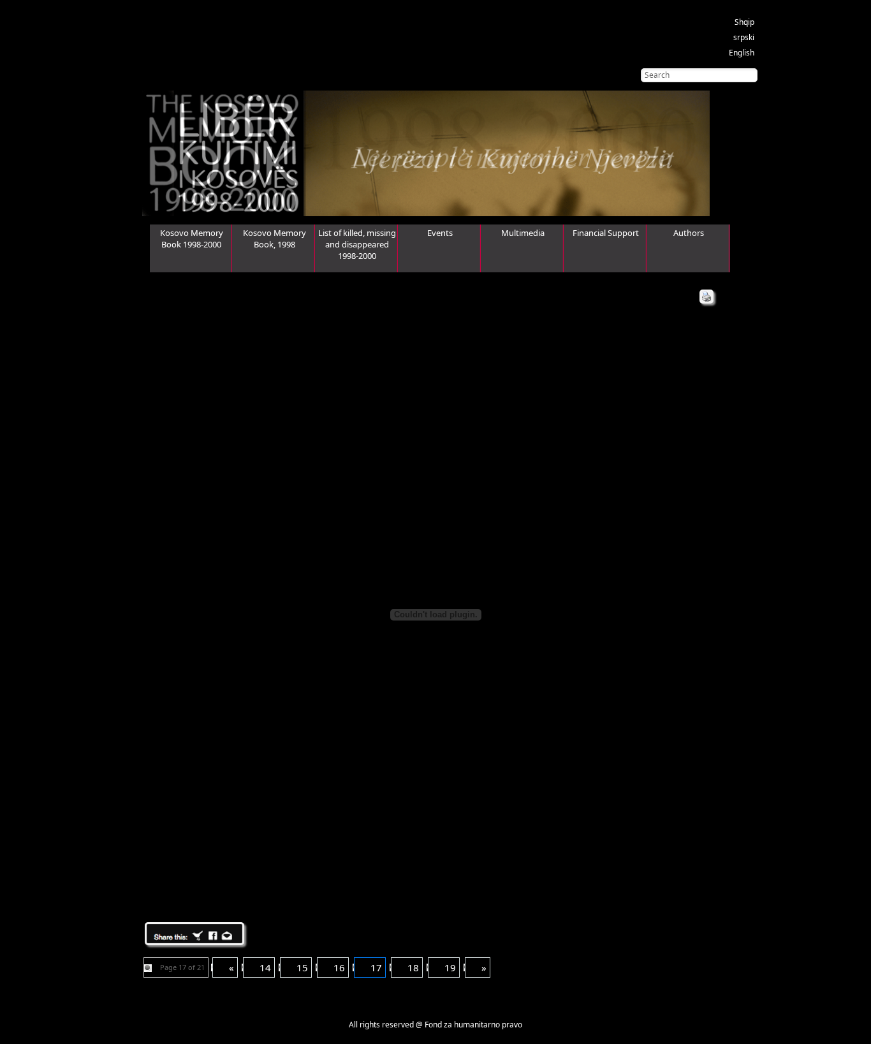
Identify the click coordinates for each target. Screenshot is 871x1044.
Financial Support (606, 233)
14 (265, 967)
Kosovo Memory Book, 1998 (274, 238)
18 (413, 967)
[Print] (706, 297)
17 (376, 967)
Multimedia (523, 233)
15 (302, 967)
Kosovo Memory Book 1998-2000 (191, 238)
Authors (688, 233)
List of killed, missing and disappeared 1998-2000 (357, 244)
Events (440, 233)
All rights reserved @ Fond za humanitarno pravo (435, 1024)
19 (450, 967)
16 (339, 967)
